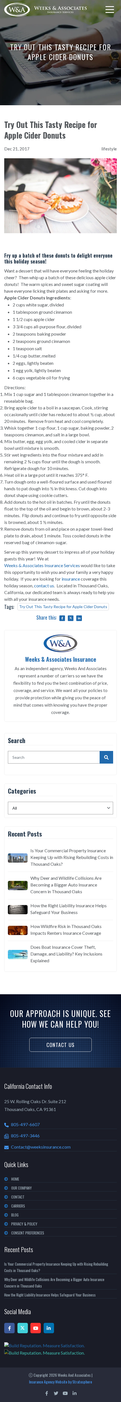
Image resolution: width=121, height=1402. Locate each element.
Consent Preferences (27, 1233)
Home (15, 1179)
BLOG (15, 1215)
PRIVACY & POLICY (24, 1224)
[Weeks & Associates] (45, 9)
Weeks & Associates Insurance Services (42, 565)
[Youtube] (35, 1328)
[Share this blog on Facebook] (62, 618)
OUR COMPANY (21, 1188)
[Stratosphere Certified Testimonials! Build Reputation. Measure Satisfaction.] (60, 1349)
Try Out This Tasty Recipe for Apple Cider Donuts (63, 606)
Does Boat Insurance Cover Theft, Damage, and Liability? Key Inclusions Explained (66, 953)
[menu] (110, 10)
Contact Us (60, 1044)
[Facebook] (9, 1328)
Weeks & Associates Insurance (60, 659)
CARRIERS (18, 1206)
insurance (71, 578)
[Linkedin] (49, 1328)
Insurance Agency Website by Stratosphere (60, 1382)
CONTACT (17, 1197)
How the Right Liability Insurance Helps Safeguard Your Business (68, 909)
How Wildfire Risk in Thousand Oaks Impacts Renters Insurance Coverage (66, 930)
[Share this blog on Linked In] (79, 618)
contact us (44, 585)
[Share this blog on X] (70, 618)
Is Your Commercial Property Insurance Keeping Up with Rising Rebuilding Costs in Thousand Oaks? (71, 857)
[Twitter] (22, 1328)
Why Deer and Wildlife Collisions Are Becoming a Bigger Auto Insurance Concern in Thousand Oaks (66, 884)
